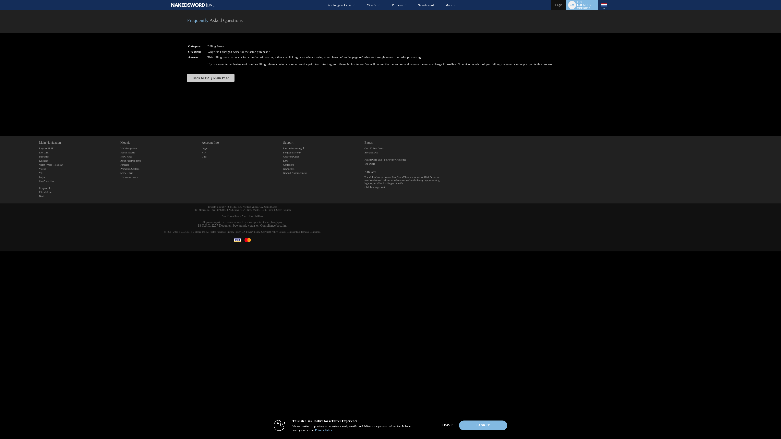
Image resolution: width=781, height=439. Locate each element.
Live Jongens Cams (338, 5)
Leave (447, 425)
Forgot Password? (292, 152)
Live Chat (43, 152)
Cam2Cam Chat (46, 181)
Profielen (398, 5)
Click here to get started (375, 187)
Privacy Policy (234, 231)
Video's (371, 5)
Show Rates (126, 156)
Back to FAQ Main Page (211, 78)
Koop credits (45, 188)
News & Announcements (295, 173)
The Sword (369, 163)
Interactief (44, 156)
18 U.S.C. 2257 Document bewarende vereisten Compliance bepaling (242, 225)
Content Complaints (288, 231)
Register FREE (46, 148)
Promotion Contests (130, 168)
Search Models (127, 152)
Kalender (43, 160)
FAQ (285, 160)
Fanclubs (124, 164)
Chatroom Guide (291, 156)
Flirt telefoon (45, 192)
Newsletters (289, 168)
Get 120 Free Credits (374, 148)
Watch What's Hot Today (51, 164)
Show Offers (126, 173)
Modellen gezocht (128, 148)
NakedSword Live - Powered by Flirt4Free (385, 159)
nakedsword (426, 5)
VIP (41, 173)
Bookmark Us (371, 152)
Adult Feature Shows (130, 160)
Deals (42, 196)
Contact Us (288, 164)
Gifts (204, 156)
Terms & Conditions (310, 231)
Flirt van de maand (129, 177)
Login (558, 5)
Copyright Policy (269, 231)
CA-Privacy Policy (251, 231)
